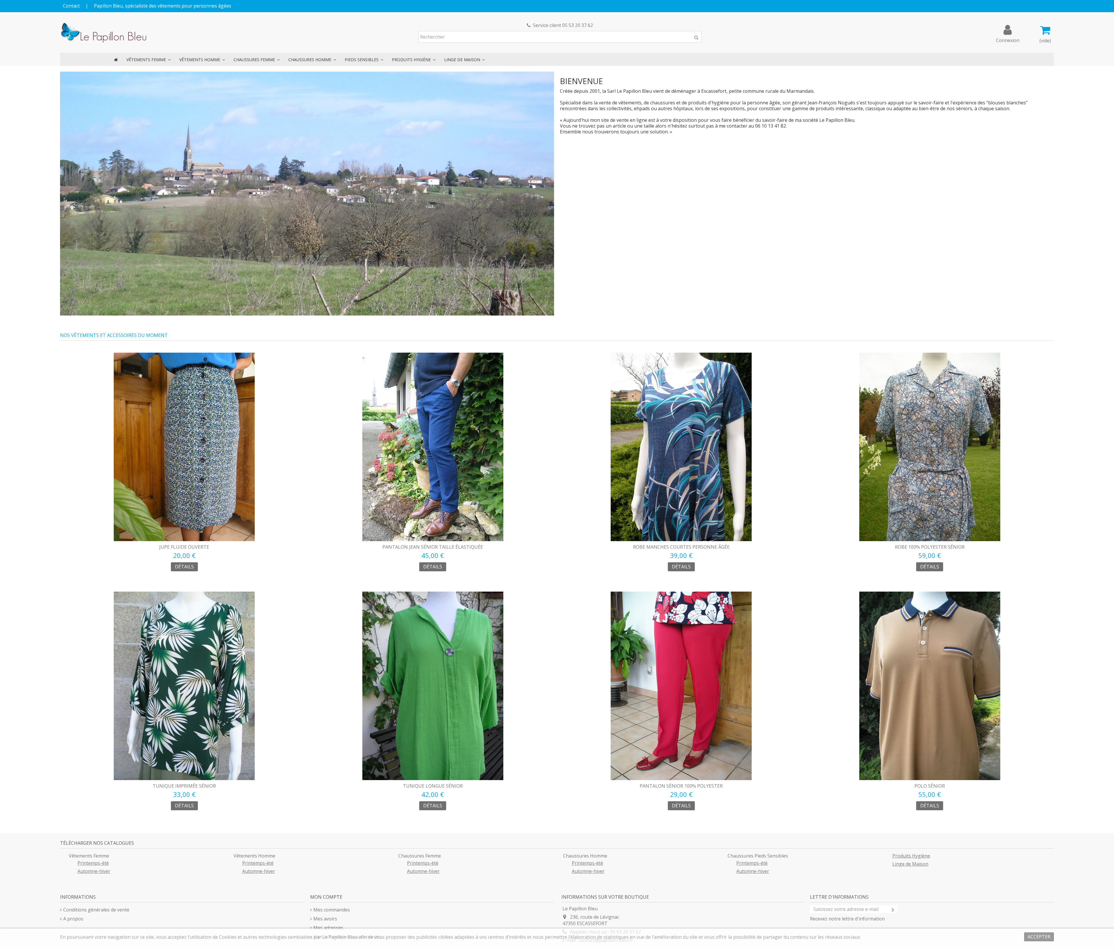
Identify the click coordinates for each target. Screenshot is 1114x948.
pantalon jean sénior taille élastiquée (432, 547)
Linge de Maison (910, 864)
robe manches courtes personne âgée (681, 547)
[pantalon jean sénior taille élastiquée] (432, 447)
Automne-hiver (93, 871)
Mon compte (326, 897)
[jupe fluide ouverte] (184, 447)
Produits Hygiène (911, 856)
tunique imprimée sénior (184, 786)
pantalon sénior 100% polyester (681, 786)
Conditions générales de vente (96, 910)
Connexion (1007, 39)
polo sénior (929, 786)
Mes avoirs (325, 919)
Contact (71, 6)
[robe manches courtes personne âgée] (681, 447)
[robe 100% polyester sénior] (929, 447)
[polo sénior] (929, 686)
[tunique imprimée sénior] (184, 686)
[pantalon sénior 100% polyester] (681, 686)
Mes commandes (331, 910)
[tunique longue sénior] (432, 686)
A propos (73, 919)
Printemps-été (93, 863)
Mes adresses (328, 928)
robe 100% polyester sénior (930, 547)
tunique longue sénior (433, 786)
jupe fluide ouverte (184, 547)
